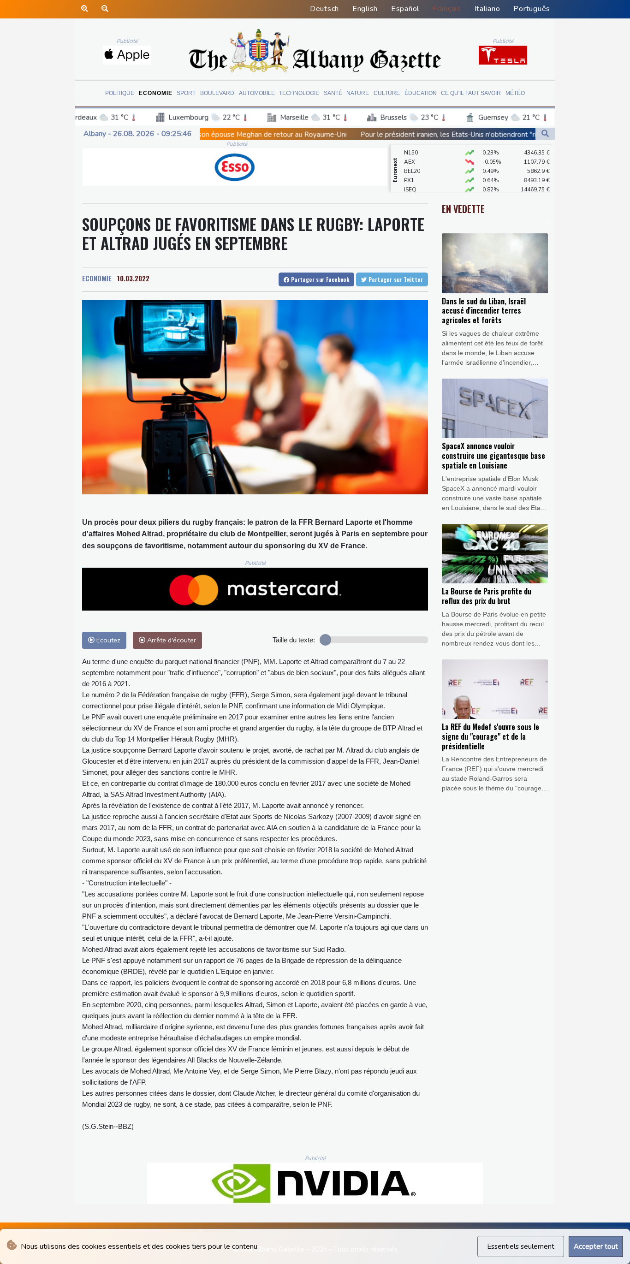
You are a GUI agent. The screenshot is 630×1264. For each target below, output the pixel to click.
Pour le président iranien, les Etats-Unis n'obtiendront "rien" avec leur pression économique (405, 134)
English (365, 9)
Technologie (299, 93)
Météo (515, 93)
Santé (333, 93)
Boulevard (217, 93)
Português (531, 9)
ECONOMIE (97, 278)
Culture (387, 93)
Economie (155, 93)
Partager (319, 279)
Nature (357, 93)
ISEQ (410, 176)
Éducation (420, 93)
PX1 (409, 167)
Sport (186, 93)
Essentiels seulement (520, 1246)
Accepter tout (596, 1246)
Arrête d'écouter (170, 640)
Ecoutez (107, 640)
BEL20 (412, 158)
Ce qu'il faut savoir (471, 93)
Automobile (257, 93)
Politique (119, 93)
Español (405, 9)
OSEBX (413, 186)
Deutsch (324, 9)
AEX (409, 149)
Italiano (487, 9)
